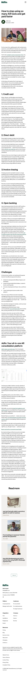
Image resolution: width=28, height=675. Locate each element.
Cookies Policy (6, 660)
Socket (4, 623)
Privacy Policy (5, 662)
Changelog (5, 640)
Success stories (6, 635)
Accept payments (6, 603)
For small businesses (17, 606)
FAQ (11, 650)
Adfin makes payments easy (8, 349)
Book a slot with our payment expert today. (11, 429)
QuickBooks (5, 618)
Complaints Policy (6, 665)
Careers (15, 618)
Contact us (5, 642)
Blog (4, 632)
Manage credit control (7, 606)
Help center (5, 637)
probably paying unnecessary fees (15, 55)
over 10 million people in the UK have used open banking (13, 233)
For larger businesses (17, 608)
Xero (4, 615)
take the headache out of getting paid (13, 409)
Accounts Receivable (15, 309)
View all (14, 575)
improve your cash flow (9, 149)
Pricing (4, 630)
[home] (4, 2)
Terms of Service (6, 657)
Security (15, 620)
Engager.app (5, 620)
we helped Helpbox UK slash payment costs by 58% (13, 418)
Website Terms (6, 655)
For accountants (16, 603)
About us (15, 615)
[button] (25, 2)
